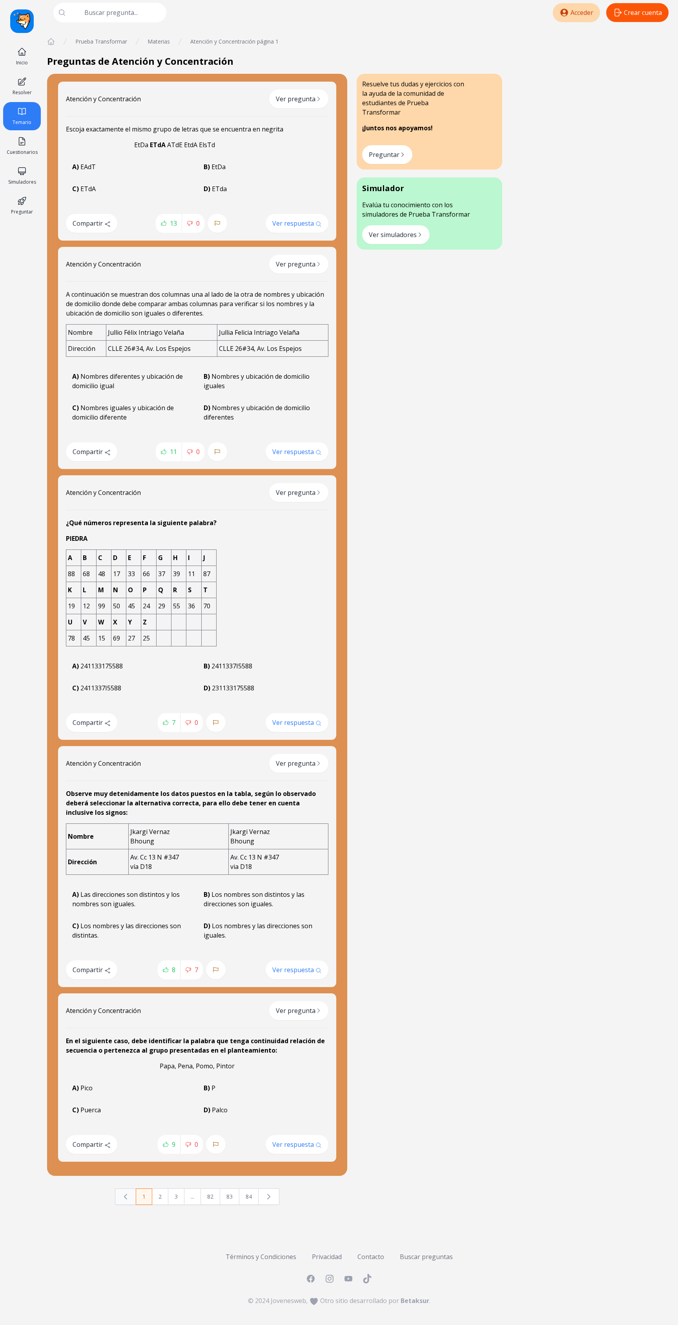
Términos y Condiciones (261, 1256)
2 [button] (160, 1196)
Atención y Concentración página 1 (234, 41)
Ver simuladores (393, 234)
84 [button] (249, 1196)
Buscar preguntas (426, 1256)
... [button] (192, 1196)
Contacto (370, 1256)
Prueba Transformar (101, 41)
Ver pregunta (295, 99)
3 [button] (176, 1196)
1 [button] (144, 1196)
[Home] (51, 42)
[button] (125, 1196)
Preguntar (384, 154)
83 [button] (229, 1196)
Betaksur (415, 1300)
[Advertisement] (590, 93)
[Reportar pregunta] (217, 223)
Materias (159, 41)
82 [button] (210, 1196)
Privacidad (327, 1256)
